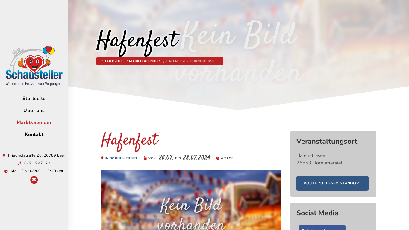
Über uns (34, 110)
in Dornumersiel (121, 158)
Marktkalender (34, 122)
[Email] (34, 180)
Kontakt (34, 134)
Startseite (34, 98)
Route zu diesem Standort (332, 183)
